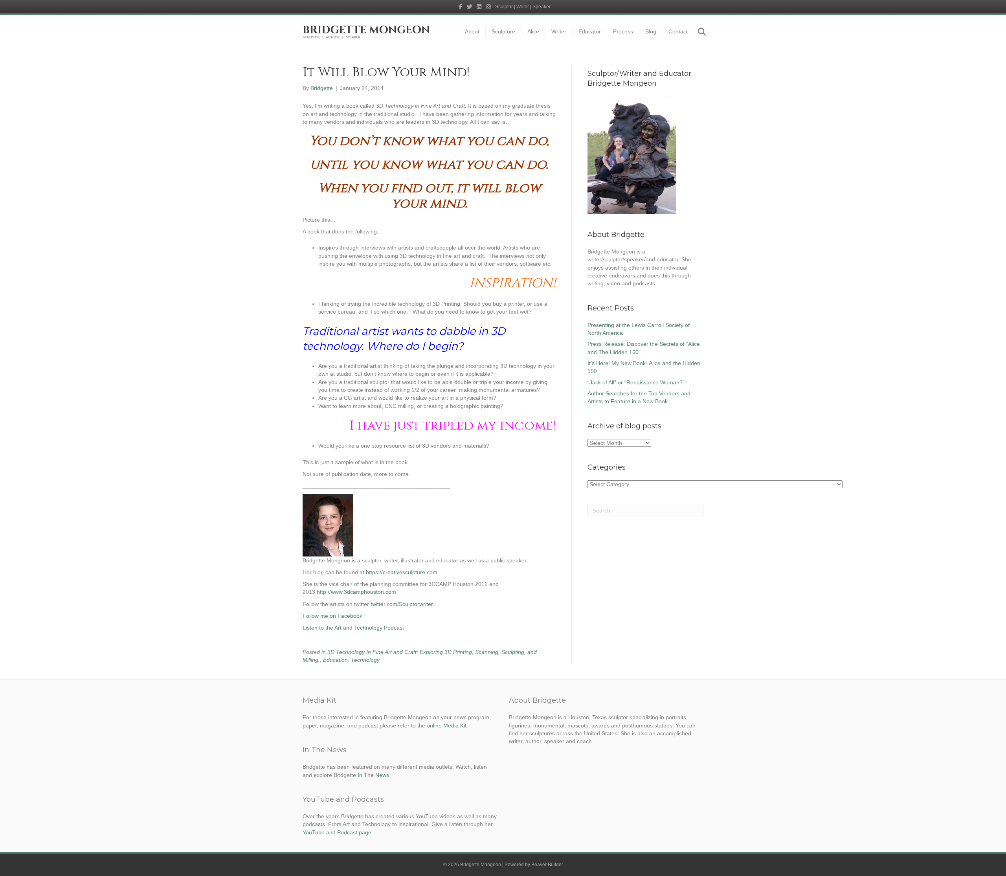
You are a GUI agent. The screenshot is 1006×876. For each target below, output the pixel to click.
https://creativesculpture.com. (402, 572)
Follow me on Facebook (332, 616)
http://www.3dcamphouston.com (356, 592)
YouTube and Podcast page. (338, 832)
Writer (558, 31)
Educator (589, 31)
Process (623, 31)
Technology (365, 660)
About (472, 31)
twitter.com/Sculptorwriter (402, 604)
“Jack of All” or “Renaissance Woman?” (636, 382)
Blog (650, 31)
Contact (678, 31)
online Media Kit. (447, 725)
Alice (533, 31)
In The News (373, 775)
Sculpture (503, 31)
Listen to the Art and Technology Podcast (353, 627)
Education (335, 660)
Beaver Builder (547, 864)
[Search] (698, 32)
